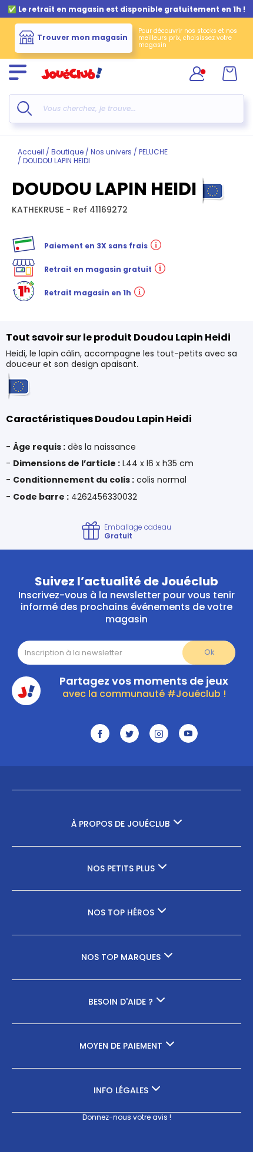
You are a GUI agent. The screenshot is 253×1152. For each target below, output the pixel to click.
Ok (209, 652)
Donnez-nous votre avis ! (126, 1117)
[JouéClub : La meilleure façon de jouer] (71, 84)
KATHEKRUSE (39, 209)
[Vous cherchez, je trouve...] (24, 108)
